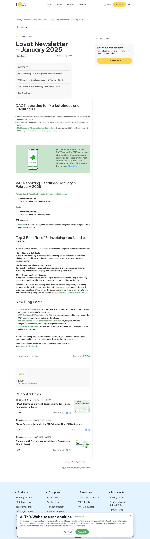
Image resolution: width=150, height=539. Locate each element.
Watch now (115, 61)
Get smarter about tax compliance (38, 20)
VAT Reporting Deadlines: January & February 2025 (40, 80)
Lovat (23, 37)
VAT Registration (24, 511)
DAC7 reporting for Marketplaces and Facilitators (39, 74)
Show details (79, 516)
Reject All (68, 532)
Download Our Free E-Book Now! (72, 292)
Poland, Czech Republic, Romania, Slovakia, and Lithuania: (41, 194)
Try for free (119, 4)
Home (18, 20)
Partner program (55, 506)
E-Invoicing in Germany (27, 326)
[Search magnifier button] (18, 27)
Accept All (82, 532)
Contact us (82, 4)
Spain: (18, 207)
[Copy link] (84, 356)
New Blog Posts (24, 93)
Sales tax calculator (89, 497)
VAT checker (84, 502)
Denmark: (21, 225)
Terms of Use (116, 509)
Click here (73, 166)
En (129, 4)
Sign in (109, 4)
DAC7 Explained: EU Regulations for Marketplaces (39, 315)
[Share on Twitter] (70, 413)
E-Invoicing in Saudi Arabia (29, 309)
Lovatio (69, 155)
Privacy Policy (116, 497)
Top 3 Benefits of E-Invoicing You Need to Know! (38, 86)
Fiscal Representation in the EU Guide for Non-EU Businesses (49, 424)
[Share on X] (89, 356)
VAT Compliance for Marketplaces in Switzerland (39, 321)
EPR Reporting (23, 502)
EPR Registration (24, 497)
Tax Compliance (24, 506)
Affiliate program (56, 511)
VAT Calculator (86, 506)
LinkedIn (34, 346)
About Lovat (53, 497)
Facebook (25, 346)
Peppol (59, 287)
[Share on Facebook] (86, 356)
